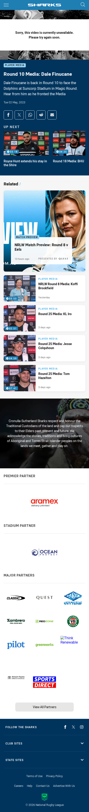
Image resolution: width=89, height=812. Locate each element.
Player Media (14, 65)
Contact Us (43, 786)
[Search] (82, 5)
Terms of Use (34, 776)
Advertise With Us (64, 786)
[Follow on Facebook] (65, 727)
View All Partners (44, 707)
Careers (18, 786)
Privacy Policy (54, 776)
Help (29, 786)
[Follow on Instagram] (82, 727)
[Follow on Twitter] (73, 727)
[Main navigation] (6, 4)
